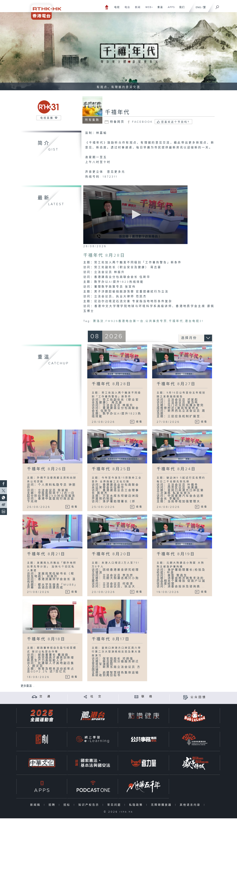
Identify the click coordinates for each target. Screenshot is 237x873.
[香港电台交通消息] (34, 696)
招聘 (53, 804)
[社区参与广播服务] (194, 739)
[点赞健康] (143, 715)
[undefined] (107, 7)
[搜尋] (217, 6)
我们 (181, 9)
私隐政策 (137, 804)
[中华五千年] (143, 786)
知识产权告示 (89, 804)
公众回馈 (198, 697)
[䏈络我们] (136, 696)
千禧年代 (117, 112)
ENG (198, 7)
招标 (68, 804)
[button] (135, 214)
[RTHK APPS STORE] (42, 786)
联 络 (147, 696)
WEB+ (148, 9)
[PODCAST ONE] (92, 786)
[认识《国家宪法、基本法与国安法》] (92, 763)
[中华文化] (42, 763)
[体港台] (92, 715)
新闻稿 (36, 804)
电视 (116, 9)
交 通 (45, 696)
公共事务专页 (156, 321)
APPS (170, 9)
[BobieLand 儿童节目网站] (194, 715)
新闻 (136, 9)
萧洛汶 (98, 321)
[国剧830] (42, 739)
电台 (126, 9)
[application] (135, 214)
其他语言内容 (191, 804)
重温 (159, 9)
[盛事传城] (194, 763)
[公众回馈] (186, 697)
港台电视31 (194, 321)
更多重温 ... (28, 686)
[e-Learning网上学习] (92, 739)
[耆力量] (143, 763)
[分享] (85, 696)
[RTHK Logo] (44, 9)
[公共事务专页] (143, 739)
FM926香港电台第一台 (124, 321)
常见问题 (115, 804)
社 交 (96, 696)
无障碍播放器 (162, 804)
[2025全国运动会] (42, 715)
